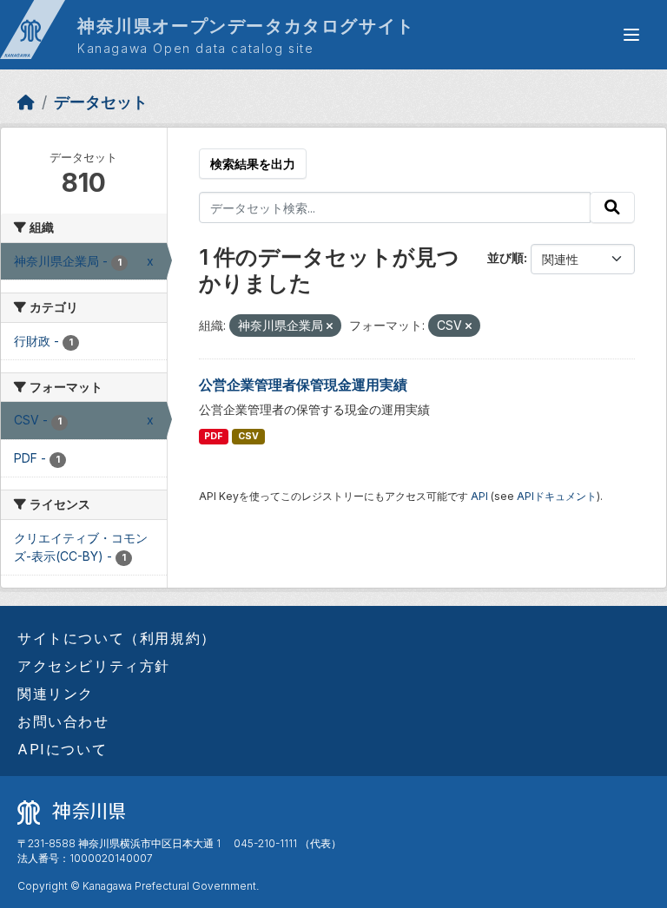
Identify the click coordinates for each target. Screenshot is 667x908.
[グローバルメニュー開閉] (631, 35)
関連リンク (55, 693)
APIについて (62, 749)
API (479, 496)
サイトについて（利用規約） (116, 638)
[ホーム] (26, 102)
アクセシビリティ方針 (93, 665)
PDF (213, 436)
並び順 (505, 257)
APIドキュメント (557, 496)
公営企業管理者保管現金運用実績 (303, 384)
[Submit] (612, 207)
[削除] (330, 326)
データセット (101, 102)
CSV (248, 436)
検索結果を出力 (252, 163)
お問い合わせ (63, 721)
